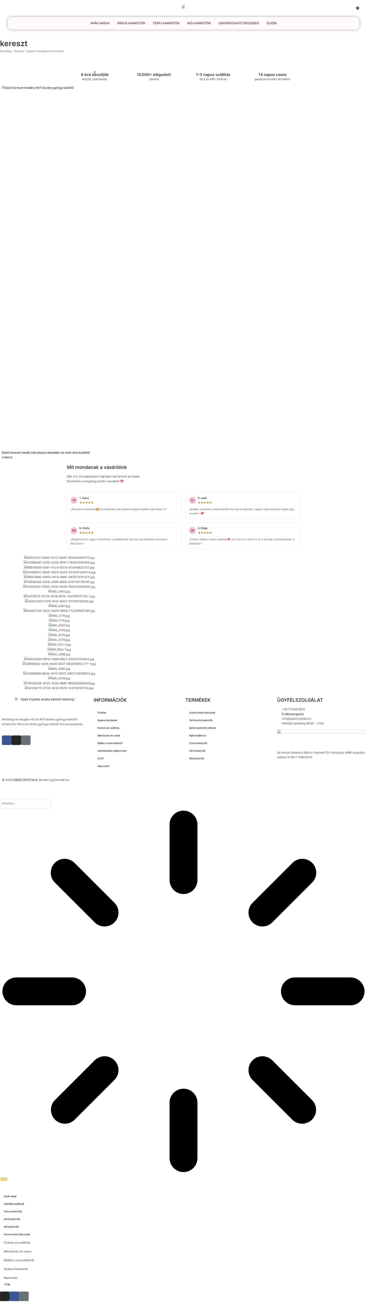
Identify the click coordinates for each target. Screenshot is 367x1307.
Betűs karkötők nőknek (202, 727)
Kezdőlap (5, 51)
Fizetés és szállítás (108, 727)
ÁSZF (100, 758)
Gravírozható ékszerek (238, 23)
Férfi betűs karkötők (201, 720)
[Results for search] (183, 992)
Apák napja (100, 23)
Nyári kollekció (197, 735)
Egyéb (272, 23)
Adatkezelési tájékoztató (112, 750)
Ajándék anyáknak (14, 1203)
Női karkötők (199, 23)
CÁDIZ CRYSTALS (25, 780)
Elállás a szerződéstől (109, 743)
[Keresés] (4, 1179)
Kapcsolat (103, 766)
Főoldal (101, 712)
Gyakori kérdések (107, 720)
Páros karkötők (131, 23)
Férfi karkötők (166, 23)
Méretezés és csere (108, 735)
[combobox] (25, 803)
